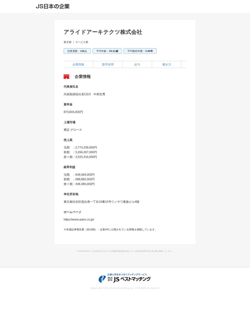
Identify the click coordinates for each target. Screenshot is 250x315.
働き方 (166, 64)
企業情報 (78, 64)
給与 (137, 64)
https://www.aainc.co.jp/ (79, 219)
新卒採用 (108, 64)
